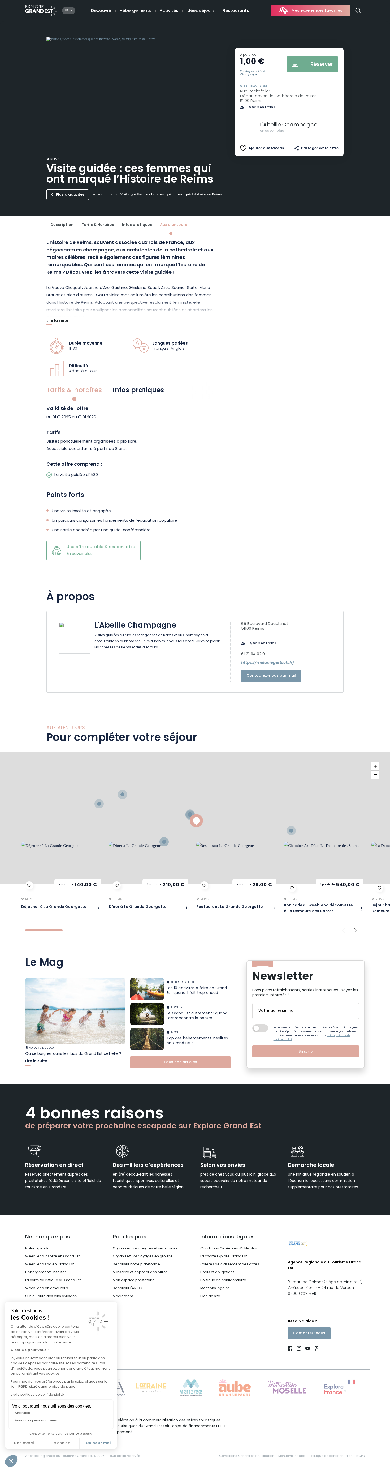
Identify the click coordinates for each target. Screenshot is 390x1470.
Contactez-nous (309, 1333)
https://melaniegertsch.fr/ (267, 663)
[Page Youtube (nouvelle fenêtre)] (307, 1349)
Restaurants (236, 10)
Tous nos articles (180, 1062)
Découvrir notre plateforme (136, 1264)
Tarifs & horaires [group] (74, 390)
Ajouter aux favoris (266, 148)
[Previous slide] (343, 930)
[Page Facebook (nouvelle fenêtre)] (291, 1349)
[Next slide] (355, 930)
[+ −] (195, 818)
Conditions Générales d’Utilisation (229, 1248)
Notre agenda (37, 1248)
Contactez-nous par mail (271, 676)
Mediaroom (123, 1296)
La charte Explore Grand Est (223, 1256)
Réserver (321, 64)
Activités (168, 10)
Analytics (22, 1413)
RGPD (360, 1456)
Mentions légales (215, 1288)
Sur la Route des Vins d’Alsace (51, 1296)
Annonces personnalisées (36, 1420)
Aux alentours (173, 225)
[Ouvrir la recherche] (360, 11)
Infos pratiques (137, 225)
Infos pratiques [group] (138, 390)
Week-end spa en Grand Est (49, 1264)
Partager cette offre (320, 148)
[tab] (44, 930)
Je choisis (60, 1443)
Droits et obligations (217, 1272)
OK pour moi (98, 1443)
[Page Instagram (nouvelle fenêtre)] (298, 1349)
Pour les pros (129, 1237)
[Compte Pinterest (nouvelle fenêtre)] (315, 1349)
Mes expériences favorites (317, 11)
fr (66, 10)
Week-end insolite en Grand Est (52, 1256)
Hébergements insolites (46, 1272)
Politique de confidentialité (223, 1280)
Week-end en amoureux (46, 1288)
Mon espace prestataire (134, 1280)
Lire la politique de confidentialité (37, 1395)
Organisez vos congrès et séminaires (145, 1248)
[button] (11, 1461)
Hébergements (135, 10)
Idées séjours (200, 10)
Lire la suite (57, 321)
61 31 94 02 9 (253, 654)
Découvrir (101, 10)
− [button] (375, 775)
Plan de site (210, 1296)
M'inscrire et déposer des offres (140, 1272)
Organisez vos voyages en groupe (143, 1256)
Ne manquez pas (47, 1237)
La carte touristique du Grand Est (53, 1280)
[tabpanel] (130, 443)
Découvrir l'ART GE (128, 1288)
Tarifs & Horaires (97, 225)
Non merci (24, 1443)
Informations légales (227, 1237)
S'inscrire (305, 1051)
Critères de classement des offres (229, 1264)
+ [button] (375, 766)
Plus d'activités (70, 195)
